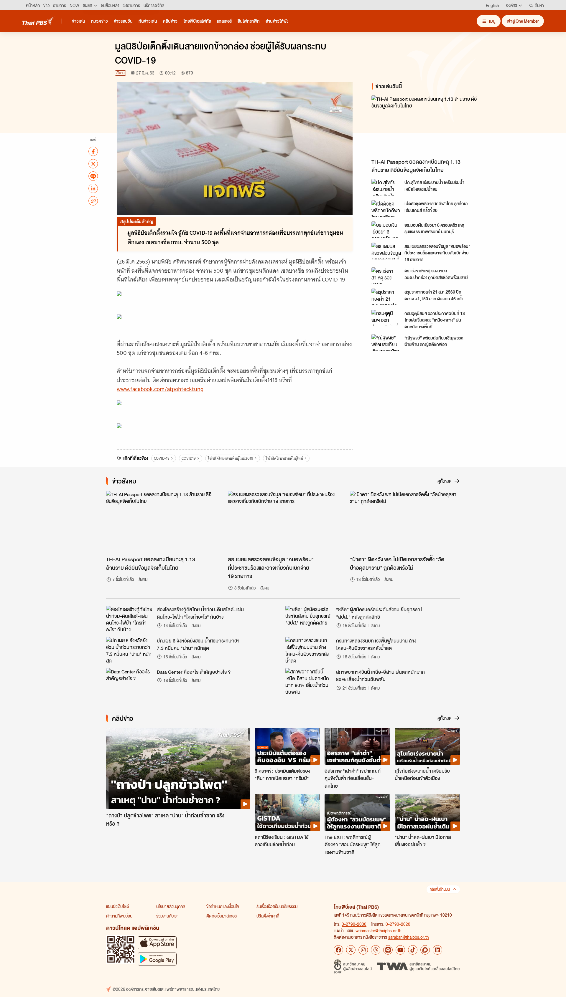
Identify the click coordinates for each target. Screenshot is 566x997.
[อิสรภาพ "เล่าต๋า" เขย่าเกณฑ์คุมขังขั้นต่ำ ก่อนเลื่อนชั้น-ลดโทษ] (357, 746)
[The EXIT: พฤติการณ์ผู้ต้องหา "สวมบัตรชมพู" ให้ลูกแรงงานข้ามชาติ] (357, 812)
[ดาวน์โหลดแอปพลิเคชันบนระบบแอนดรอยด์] (157, 959)
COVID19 (189, 458)
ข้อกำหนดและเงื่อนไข (222, 906)
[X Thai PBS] (351, 950)
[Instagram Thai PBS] (363, 950)
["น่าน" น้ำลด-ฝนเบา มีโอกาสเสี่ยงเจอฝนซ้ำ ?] (427, 812)
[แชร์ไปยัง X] (93, 163)
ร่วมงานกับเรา (167, 916)
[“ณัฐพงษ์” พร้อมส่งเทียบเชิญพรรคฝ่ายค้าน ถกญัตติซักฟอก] (386, 342)
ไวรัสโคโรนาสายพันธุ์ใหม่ (284, 458)
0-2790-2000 (354, 924)
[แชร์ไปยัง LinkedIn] (93, 188)
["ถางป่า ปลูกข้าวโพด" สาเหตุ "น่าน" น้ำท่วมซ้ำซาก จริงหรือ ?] (178, 768)
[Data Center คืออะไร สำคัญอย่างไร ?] (129, 681)
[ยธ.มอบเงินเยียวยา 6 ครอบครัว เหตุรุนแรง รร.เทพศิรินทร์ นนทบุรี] (386, 229)
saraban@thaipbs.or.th (408, 937)
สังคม (120, 72)
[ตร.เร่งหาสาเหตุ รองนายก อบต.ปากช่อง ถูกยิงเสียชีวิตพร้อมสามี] (386, 275)
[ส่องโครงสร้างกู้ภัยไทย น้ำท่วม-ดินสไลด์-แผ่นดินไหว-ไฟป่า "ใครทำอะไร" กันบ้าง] (129, 619)
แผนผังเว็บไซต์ (117, 906)
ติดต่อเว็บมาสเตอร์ (221, 916)
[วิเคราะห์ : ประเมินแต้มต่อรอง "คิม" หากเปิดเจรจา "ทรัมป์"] (287, 746)
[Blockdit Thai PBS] (425, 950)
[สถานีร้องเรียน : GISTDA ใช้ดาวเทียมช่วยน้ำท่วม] (287, 812)
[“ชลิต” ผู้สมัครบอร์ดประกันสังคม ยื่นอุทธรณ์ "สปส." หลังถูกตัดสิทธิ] (309, 619)
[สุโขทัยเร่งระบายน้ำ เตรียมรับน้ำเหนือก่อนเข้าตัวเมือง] (427, 746)
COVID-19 (162, 458)
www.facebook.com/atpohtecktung (160, 389)
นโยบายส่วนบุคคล (170, 906)
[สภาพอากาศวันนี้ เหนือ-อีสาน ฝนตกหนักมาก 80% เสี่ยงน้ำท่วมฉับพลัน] (309, 681)
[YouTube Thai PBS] (400, 950)
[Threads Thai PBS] (375, 950)
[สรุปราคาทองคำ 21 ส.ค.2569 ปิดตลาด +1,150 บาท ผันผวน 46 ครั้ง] (386, 297)
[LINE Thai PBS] (388, 950)
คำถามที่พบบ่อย (119, 916)
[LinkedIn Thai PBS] (437, 950)
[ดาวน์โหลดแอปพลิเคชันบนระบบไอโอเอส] (157, 943)
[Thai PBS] (38, 20)
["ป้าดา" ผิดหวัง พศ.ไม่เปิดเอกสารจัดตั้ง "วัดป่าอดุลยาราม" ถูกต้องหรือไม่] (405, 522)
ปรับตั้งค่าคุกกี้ (267, 916)
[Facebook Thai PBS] (338, 950)
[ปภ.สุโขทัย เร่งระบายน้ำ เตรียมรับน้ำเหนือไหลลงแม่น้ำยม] (386, 187)
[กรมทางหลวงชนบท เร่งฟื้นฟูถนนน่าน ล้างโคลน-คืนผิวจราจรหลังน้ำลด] (309, 650)
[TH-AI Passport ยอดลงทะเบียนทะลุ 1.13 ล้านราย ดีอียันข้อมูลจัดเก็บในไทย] (424, 125)
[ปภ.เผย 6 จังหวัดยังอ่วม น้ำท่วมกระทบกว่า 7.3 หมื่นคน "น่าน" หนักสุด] (129, 650)
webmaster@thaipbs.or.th (379, 930)
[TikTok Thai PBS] (412, 950)
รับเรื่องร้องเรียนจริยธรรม (276, 906)
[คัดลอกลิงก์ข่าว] (93, 201)
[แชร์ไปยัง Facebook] (93, 151)
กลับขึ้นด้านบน (440, 889)
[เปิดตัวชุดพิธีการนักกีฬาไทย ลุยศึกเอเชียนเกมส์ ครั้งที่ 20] (386, 208)
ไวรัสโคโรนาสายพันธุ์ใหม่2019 (230, 458)
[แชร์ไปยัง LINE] (93, 176)
